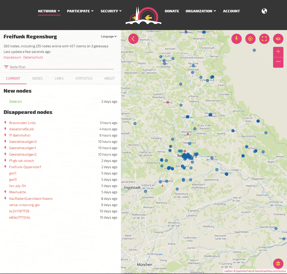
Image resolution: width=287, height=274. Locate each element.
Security (109, 11)
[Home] (143, 15)
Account (231, 11)
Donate (172, 11)
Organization (199, 11)
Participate (78, 11)
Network (47, 11)
